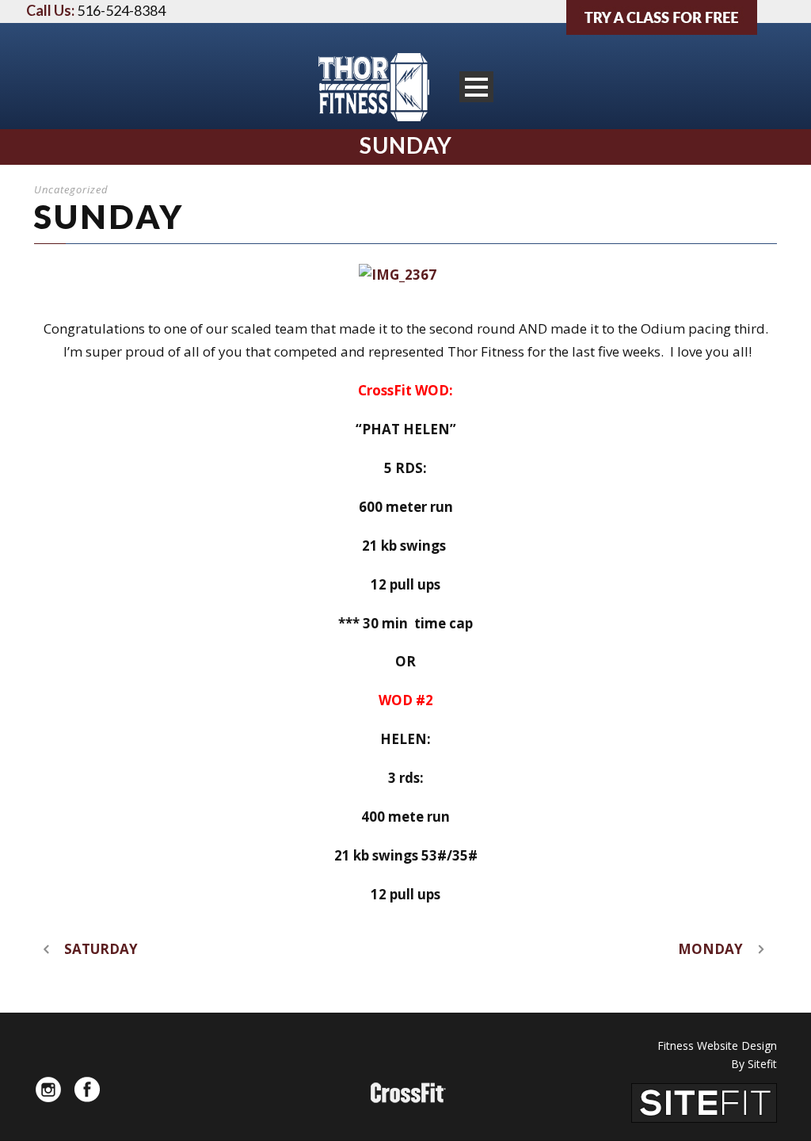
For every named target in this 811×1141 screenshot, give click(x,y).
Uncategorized (71, 189)
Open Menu (476, 86)
